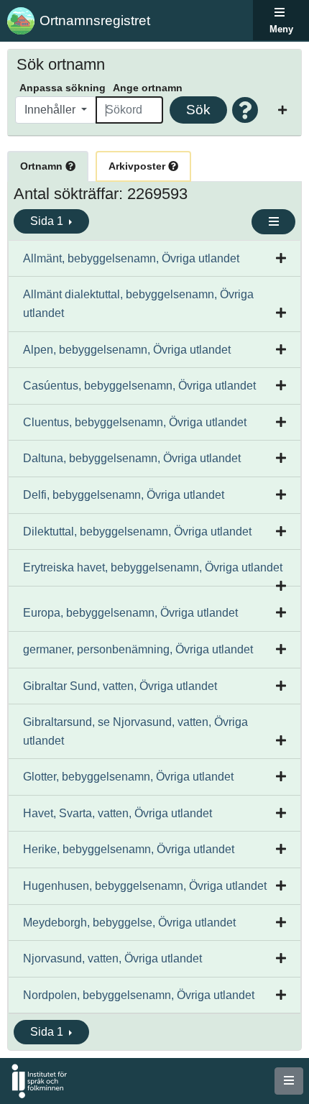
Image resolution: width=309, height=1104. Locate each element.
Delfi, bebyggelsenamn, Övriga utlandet (123, 495)
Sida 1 (48, 221)
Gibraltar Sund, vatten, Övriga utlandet (120, 686)
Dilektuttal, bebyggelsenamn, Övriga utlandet (137, 531)
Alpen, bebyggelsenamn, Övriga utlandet (127, 350)
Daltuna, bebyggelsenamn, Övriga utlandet (132, 458)
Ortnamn (42, 166)
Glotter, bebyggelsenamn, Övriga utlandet (128, 776)
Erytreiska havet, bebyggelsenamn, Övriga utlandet (152, 567)
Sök (198, 109)
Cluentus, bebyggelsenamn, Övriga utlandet (134, 422)
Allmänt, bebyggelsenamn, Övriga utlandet (131, 258)
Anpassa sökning (62, 87)
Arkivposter (138, 166)
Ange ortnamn (148, 87)
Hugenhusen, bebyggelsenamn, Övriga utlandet (145, 886)
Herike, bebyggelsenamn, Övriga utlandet (128, 849)
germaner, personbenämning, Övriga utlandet (138, 649)
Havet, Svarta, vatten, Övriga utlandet (117, 813)
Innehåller (51, 110)
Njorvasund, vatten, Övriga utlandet (112, 958)
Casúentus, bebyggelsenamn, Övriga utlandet (139, 386)
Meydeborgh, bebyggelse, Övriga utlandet (129, 922)
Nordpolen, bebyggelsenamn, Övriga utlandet (138, 995)
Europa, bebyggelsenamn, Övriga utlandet (130, 613)
